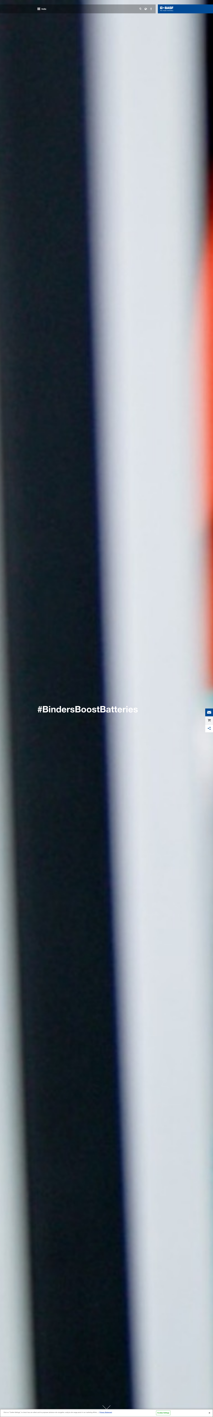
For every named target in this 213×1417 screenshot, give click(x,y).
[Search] (140, 9)
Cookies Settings (163, 1413)
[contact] (209, 712)
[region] (106, 1413)
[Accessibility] (151, 9)
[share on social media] (209, 728)
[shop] (209, 720)
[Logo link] (166, 8)
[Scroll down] (107, 1405)
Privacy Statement (106, 1412)
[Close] (209, 1412)
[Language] (145, 9)
